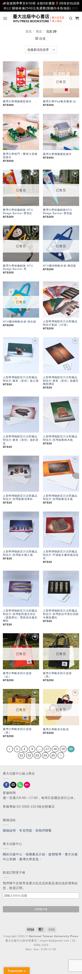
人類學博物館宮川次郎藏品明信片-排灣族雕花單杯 (20, 497)
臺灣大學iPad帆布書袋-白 (59, 101)
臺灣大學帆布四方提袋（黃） (17, 731)
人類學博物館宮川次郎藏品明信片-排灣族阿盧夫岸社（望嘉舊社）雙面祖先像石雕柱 (20, 615)
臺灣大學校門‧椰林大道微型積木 (20, 156)
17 (47, 749)
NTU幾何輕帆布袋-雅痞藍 (59, 265)
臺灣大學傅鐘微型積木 (17, 101)
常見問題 (25, 830)
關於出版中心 (13, 854)
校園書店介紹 (35, 854)
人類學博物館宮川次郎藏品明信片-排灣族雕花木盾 (60, 497)
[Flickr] (27, 785)
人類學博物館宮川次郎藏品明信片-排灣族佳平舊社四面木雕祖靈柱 (61, 614)
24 (45, 755)
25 (53, 755)
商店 (39, 31)
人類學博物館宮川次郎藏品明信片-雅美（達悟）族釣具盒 (21, 440)
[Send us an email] (13, 785)
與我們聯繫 (43, 830)
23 (37, 755)
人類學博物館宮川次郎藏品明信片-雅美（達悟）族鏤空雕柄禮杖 (61, 380)
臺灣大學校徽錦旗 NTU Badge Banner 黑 (18, 267)
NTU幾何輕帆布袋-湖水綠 (19, 321)
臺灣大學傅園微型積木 (57, 154)
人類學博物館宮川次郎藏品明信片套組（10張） (60, 323)
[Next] (61, 755)
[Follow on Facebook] (6, 785)
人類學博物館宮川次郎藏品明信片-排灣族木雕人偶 (20, 553)
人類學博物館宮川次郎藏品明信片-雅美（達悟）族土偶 (21, 379)
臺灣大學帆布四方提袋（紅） (17, 675)
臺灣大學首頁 (29, 859)
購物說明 (9, 830)
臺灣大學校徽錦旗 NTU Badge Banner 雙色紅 (18, 211)
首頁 (29, 31)
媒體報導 (54, 854)
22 (29, 755)
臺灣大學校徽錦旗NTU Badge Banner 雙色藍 (57, 211)
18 (55, 749)
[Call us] (20, 785)
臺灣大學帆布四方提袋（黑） (57, 675)
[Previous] (9, 749)
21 (21, 755)
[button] (5, 18)
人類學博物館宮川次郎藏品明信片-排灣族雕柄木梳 (60, 438)
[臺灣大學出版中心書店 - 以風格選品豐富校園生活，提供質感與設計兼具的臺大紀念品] (38, 18)
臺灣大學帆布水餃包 (56, 729)
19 (63, 749)
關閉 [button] (75, 8)
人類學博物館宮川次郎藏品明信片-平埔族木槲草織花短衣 (61, 555)
